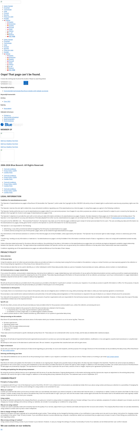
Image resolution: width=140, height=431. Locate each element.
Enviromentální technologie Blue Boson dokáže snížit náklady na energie (26, 91)
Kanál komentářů (9, 119)
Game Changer (8, 6)
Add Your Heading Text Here (9, 141)
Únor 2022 (7, 101)
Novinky (6, 15)
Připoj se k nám (8, 17)
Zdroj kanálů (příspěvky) (11, 117)
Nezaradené (7, 108)
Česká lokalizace (9, 121)
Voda (5, 11)
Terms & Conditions (10, 169)
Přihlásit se (7, 115)
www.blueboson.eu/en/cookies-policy (123, 218)
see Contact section (9, 350)
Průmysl (6, 13)
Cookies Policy (8, 172)
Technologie (8, 9)
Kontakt (6, 18)
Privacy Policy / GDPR (10, 171)
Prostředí (7, 8)
